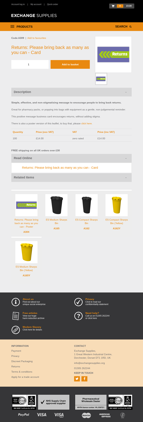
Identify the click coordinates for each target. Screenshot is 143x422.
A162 (86, 228)
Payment (16, 350)
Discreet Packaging (22, 361)
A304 (26, 231)
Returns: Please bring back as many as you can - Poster (26, 223)
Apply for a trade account (25, 377)
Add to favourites (36, 38)
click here (86, 123)
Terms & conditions (21, 371)
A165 (56, 228)
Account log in (18, 4)
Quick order (52, 4)
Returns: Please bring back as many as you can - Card (60, 167)
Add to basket (70, 64)
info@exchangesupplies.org (89, 363)
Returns (15, 366)
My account (36, 4)
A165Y (26, 275)
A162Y (116, 228)
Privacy (15, 356)
